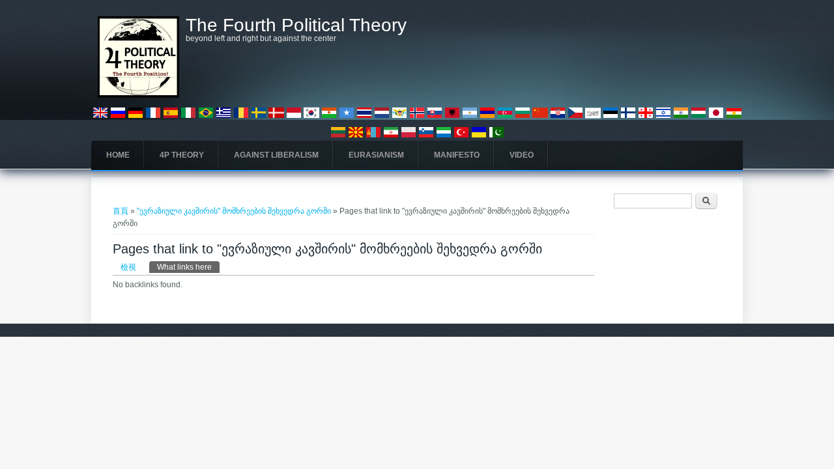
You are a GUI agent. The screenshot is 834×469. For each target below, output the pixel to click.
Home (118, 155)
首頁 (120, 211)
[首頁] (138, 95)
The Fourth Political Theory (296, 25)
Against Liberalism (276, 155)
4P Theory (182, 155)
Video (522, 155)
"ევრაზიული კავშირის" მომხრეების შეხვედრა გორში (234, 211)
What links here (188, 267)
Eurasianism (376, 155)
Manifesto (457, 155)
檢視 (128, 267)
